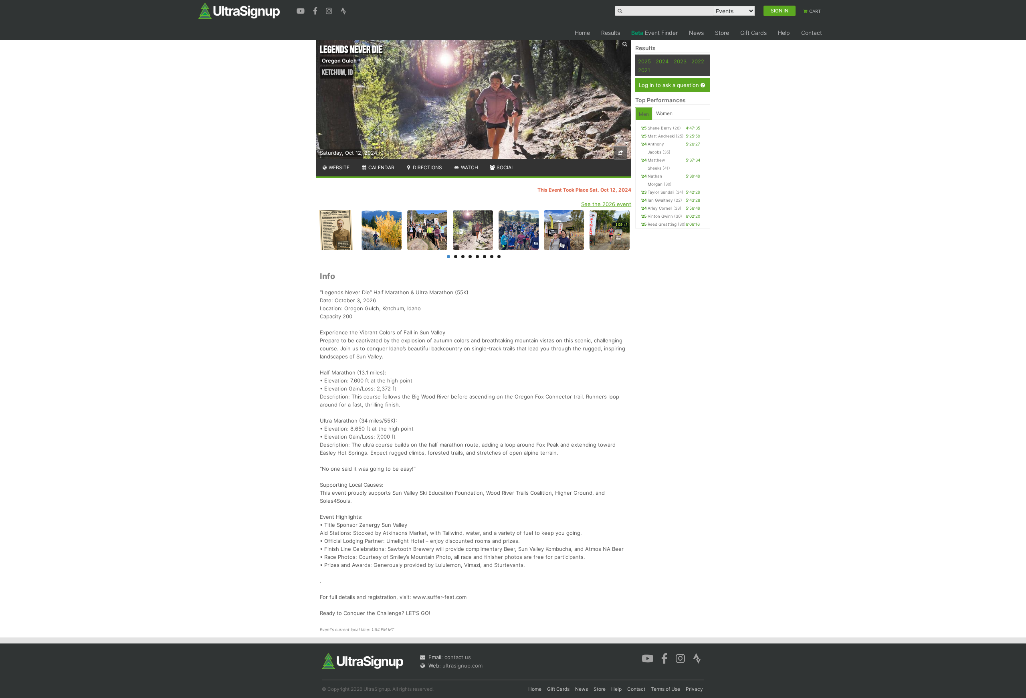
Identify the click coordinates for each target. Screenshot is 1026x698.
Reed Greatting (662, 224)
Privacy (694, 689)
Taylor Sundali (661, 192)
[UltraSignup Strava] (343, 10)
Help (784, 32)
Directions (427, 167)
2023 (680, 61)
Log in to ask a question (670, 85)
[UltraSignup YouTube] (301, 10)
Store (722, 32)
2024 (662, 61)
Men (644, 114)
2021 (644, 70)
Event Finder (654, 32)
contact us (457, 657)
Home (582, 32)
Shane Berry (660, 127)
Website (338, 167)
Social (504, 167)
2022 (697, 61)
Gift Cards (753, 32)
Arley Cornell (660, 208)
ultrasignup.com (462, 665)
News (696, 32)
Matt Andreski (661, 136)
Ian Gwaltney (660, 200)
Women (664, 113)
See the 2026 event (606, 204)
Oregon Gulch (339, 60)
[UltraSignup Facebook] (316, 10)
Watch (469, 167)
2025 (644, 61)
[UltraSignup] (239, 10)
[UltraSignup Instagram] (330, 10)
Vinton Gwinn (660, 216)
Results (610, 32)
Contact (811, 32)
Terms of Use (665, 689)
